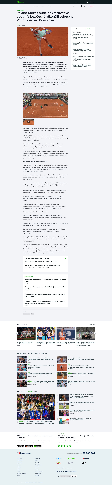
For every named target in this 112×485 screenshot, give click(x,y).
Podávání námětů (39, 471)
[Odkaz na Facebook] (62, 446)
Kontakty (37, 475)
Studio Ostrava (38, 464)
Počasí (18, 469)
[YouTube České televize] (89, 453)
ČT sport (18, 23)
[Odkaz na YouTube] (67, 446)
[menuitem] (19, 6)
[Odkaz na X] (64, 446)
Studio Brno (38, 462)
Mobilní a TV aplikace (21, 473)
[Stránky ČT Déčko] (59, 463)
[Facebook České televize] (87, 453)
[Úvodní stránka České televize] (24, 453)
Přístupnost (40, 482)
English (26, 482)
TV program (19, 458)
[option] (63, 476)
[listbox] (68, 476)
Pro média (37, 458)
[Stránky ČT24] (59, 459)
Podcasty (19, 467)
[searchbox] (79, 2)
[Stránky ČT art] (70, 463)
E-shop (18, 471)
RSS (94, 482)
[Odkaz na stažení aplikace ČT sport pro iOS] (20, 446)
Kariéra (36, 469)
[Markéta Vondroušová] (42, 41)
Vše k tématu (92, 324)
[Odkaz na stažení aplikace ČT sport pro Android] (29, 446)
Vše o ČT (18, 475)
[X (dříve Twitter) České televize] (92, 453)
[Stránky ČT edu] (84, 463)
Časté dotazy (38, 473)
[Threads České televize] (94, 453)
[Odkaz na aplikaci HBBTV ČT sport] (37, 446)
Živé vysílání (19, 460)
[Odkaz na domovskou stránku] (22, 2)
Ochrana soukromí (32, 482)
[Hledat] (87, 2)
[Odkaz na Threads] (70, 446)
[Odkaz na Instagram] (59, 446)
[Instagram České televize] (84, 453)
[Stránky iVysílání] (85, 459)
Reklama (37, 460)
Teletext (18, 464)
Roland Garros (20, 10)
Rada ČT (37, 467)
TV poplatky (19, 462)
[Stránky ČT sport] (71, 459)
